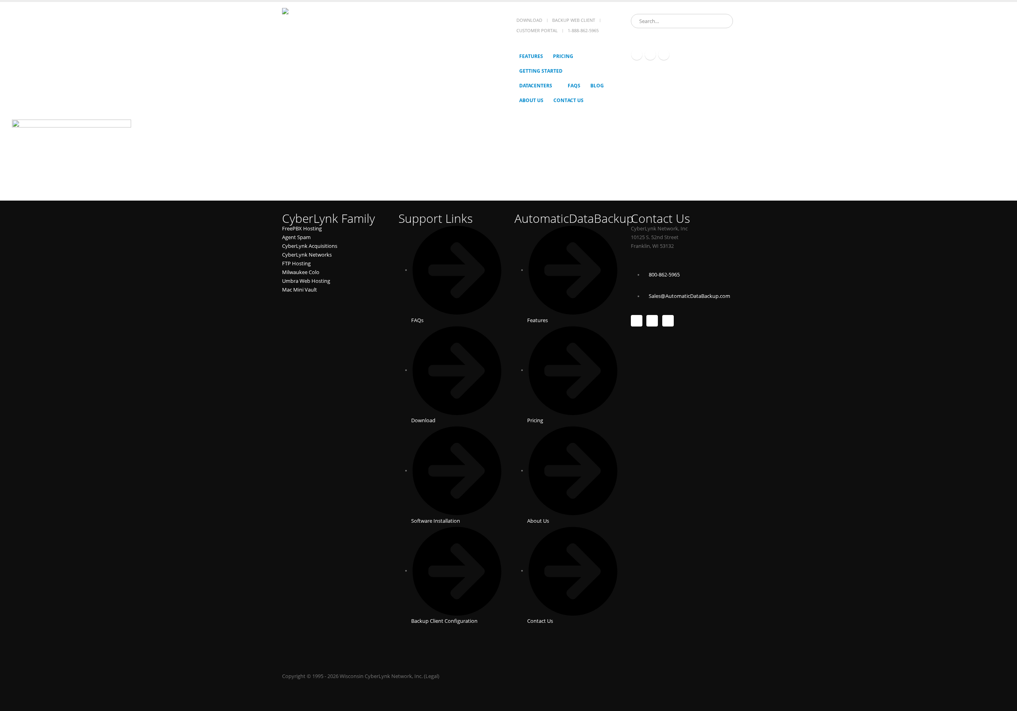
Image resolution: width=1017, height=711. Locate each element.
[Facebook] (636, 54)
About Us (531, 100)
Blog (597, 85)
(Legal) (431, 676)
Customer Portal (537, 30)
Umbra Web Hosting (306, 281)
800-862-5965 (664, 274)
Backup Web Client (573, 20)
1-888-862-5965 (583, 30)
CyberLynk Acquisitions (309, 246)
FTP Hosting (296, 263)
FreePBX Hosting (302, 228)
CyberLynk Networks (307, 254)
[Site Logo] (331, 45)
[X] (650, 54)
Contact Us (568, 100)
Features (531, 56)
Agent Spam (296, 237)
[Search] (722, 21)
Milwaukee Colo (300, 272)
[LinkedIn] (663, 54)
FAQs (574, 85)
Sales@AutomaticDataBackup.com (689, 296)
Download (529, 20)
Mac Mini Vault (299, 289)
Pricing (563, 56)
